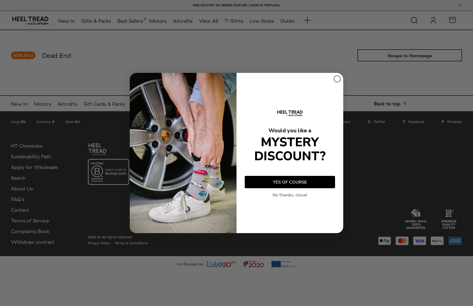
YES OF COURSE (290, 182)
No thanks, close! (290, 195)
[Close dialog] (337, 79)
